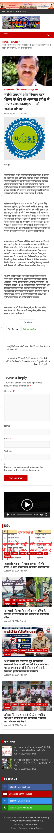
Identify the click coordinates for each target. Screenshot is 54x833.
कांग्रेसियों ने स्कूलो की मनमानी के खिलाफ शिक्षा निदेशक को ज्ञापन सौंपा (28, 348)
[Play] (8, 514)
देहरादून (31, 89)
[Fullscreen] (45, 514)
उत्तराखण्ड (22, 553)
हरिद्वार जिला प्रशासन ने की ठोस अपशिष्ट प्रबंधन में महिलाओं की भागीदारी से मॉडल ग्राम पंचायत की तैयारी (25, 718)
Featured (9, 89)
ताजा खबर (9, 741)
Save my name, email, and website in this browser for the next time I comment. (23, 468)
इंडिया (18, 89)
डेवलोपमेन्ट (31, 553)
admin (25, 113)
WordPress (36, 828)
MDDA (7, 600)
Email (7, 438)
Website (8, 451)
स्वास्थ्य (7, 557)
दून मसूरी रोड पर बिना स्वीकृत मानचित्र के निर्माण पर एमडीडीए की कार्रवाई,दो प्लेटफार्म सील (26, 614)
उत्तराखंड (24, 89)
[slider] (24, 514)
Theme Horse (30, 824)
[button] (27, 505)
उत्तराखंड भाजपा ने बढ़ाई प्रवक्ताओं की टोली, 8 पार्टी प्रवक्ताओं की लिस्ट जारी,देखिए (26, 565)
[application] (27, 505)
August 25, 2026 (11, 571)
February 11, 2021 (12, 113)
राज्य (36, 89)
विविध (7, 526)
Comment (9, 391)
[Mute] (41, 514)
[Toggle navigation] (6, 35)
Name (8, 426)
